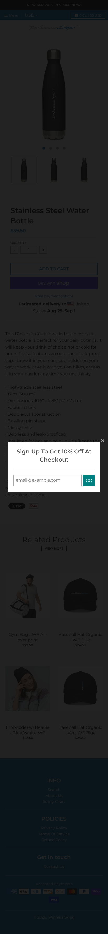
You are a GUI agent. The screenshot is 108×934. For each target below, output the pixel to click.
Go (89, 480)
